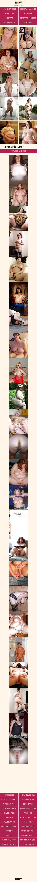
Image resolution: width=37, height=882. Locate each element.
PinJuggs (28, 13)
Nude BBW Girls (27, 826)
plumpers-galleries (9, 799)
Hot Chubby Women (9, 826)
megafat (9, 18)
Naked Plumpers (9, 840)
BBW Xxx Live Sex (18, 151)
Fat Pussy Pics (9, 804)
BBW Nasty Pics (9, 9)
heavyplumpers (28, 795)
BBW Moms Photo (27, 840)
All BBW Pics (9, 22)
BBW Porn (28, 22)
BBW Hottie (28, 804)
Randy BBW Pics (27, 831)
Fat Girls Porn (28, 799)
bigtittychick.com (28, 18)
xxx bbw (9, 831)
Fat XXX (9, 835)
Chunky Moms (28, 844)
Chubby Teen (9, 13)
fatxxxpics (9, 795)
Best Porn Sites (28, 835)
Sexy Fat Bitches (9, 844)
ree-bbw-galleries (28, 9)
